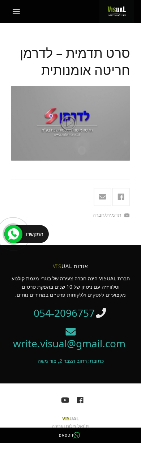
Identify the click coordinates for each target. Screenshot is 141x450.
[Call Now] (13, 234)
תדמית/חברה (107, 214)
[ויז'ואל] (116, 11)
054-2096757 (64, 313)
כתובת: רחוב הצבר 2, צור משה (71, 360)
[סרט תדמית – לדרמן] (70, 123)
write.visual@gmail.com (70, 343)
